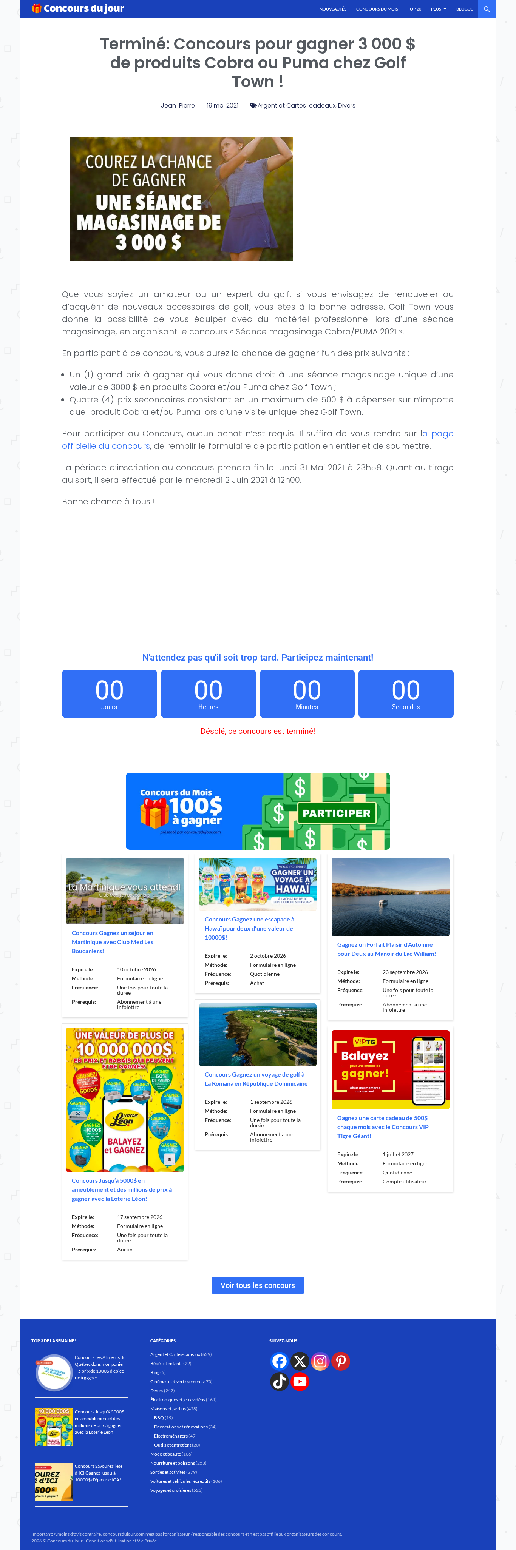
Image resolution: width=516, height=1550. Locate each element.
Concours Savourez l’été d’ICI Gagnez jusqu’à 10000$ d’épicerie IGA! (98, 1472)
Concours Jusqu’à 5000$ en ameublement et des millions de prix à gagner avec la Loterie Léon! (122, 1189)
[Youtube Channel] (299, 1381)
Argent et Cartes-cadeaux (296, 105)
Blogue (464, 8)
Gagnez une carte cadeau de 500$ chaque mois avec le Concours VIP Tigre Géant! (383, 1126)
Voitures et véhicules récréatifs (180, 1481)
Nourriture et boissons (172, 1463)
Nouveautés (333, 8)
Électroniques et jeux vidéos (177, 1399)
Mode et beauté (165, 1454)
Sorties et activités (167, 1472)
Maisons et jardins (168, 1408)
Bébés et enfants (166, 1363)
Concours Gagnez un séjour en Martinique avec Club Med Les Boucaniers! (112, 941)
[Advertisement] (373, 190)
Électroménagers (171, 1436)
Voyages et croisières (170, 1490)
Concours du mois (377, 8)
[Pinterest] (340, 1361)
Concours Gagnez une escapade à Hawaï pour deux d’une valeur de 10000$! (249, 928)
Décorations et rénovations (181, 1427)
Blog (154, 1372)
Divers (346, 105)
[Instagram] (320, 1361)
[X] (299, 1361)
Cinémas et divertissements (177, 1381)
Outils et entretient (172, 1445)
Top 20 (414, 8)
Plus (436, 8)
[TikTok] (279, 1381)
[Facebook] (279, 1361)
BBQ (159, 1418)
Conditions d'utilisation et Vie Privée (121, 1541)
